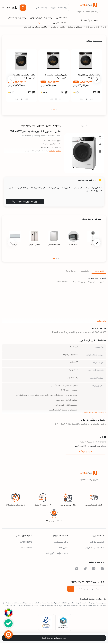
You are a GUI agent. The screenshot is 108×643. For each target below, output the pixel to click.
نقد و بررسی (99, 271)
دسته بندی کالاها (91, 20)
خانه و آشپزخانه (92, 27)
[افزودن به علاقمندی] (94, 93)
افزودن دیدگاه (85, 451)
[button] (56, 109)
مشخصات (85, 271)
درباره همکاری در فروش (94, 547)
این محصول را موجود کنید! (24, 201)
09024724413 (26, 547)
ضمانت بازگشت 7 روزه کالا (57, 553)
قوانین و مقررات (97, 542)
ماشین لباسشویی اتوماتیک (35, 27)
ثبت (70, 589)
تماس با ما (63, 547)
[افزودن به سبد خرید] (98, 93)
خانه (104, 27)
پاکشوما (57, 125)
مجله (42, 23)
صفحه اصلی (61, 17)
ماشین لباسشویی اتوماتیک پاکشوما (36, 125)
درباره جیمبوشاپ (61, 542)
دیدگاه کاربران (70, 271)
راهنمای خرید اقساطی (16, 17)
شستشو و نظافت (75, 27)
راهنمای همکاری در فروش (41, 17)
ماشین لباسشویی (57, 27)
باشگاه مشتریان (60, 23)
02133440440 (26, 542)
